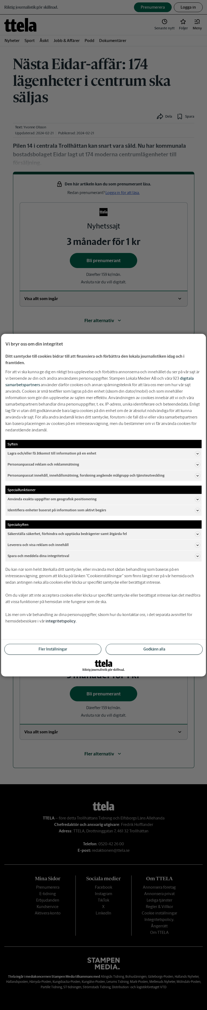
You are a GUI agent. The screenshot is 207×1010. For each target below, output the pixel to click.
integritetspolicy (61, 620)
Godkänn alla (154, 648)
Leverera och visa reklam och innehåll (38, 545)
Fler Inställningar (53, 648)
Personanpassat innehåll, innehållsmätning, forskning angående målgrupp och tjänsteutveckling (86, 475)
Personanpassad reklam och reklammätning (43, 464)
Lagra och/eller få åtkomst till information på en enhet (52, 453)
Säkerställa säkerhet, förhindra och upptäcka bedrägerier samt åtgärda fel (67, 534)
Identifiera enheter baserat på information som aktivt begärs (57, 510)
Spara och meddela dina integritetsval (38, 556)
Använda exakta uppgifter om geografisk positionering (52, 499)
